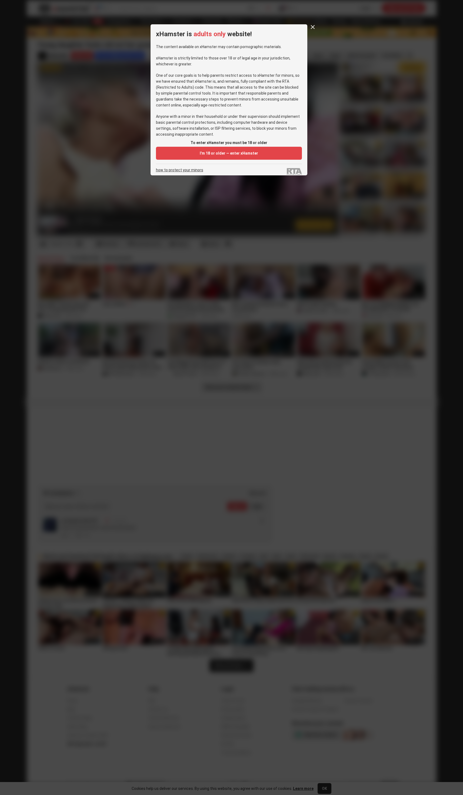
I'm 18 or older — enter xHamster (229, 153)
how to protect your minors (179, 170)
